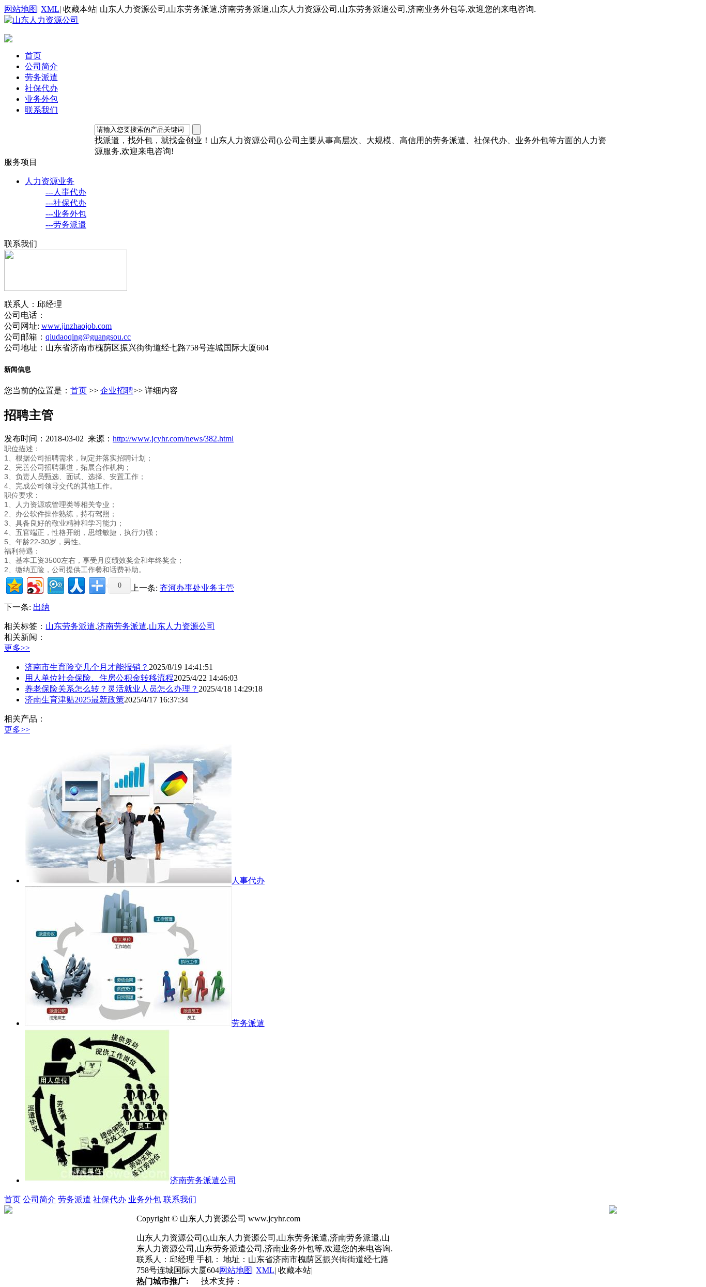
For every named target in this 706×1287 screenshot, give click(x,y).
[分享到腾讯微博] (55, 584)
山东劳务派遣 (70, 626)
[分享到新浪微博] (34, 584)
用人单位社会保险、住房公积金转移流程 (99, 677)
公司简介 (41, 66)
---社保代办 (65, 202)
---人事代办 (65, 192)
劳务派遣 (41, 77)
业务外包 (41, 99)
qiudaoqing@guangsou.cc (88, 336)
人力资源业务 (49, 181)
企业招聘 (116, 390)
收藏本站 (79, 9)
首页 (33, 55)
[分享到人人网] (75, 584)
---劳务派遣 (65, 224)
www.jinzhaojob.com (76, 325)
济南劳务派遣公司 (203, 1180)
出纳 (41, 607)
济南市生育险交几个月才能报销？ (87, 667)
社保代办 (41, 88)
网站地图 (20, 9)
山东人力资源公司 (182, 626)
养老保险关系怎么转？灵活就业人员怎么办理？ (111, 688)
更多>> (17, 648)
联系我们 (41, 109)
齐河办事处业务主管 (197, 588)
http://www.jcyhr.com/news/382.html (173, 438)
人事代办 (248, 880)
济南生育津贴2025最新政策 (74, 699)
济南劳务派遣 (122, 626)
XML (50, 9)
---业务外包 (65, 213)
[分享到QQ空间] (13, 584)
